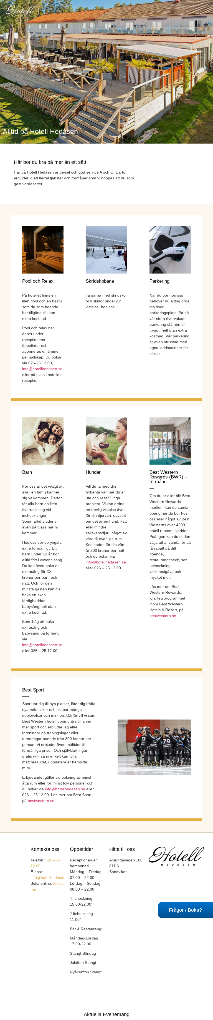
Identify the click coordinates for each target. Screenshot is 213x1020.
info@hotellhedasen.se (42, 369)
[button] (124, 11)
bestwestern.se (162, 615)
